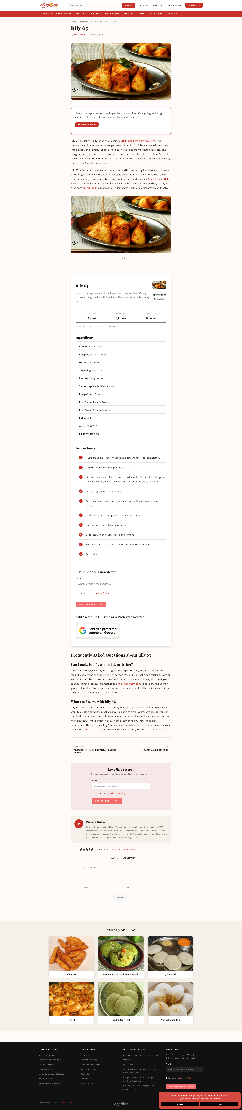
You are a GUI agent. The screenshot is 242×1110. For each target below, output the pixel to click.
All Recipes (144, 5)
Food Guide (173, 14)
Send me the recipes (91, 604)
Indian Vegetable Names (49, 1083)
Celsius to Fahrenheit (48, 1055)
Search (128, 5)
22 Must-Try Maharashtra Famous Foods (141, 1055)
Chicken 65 (154, 179)
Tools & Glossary (174, 5)
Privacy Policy (101, 593)
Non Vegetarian (64, 14)
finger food (89, 187)
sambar (87, 729)
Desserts (128, 14)
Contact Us (86, 1078)
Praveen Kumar (80, 34)
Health (141, 14)
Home (73, 22)
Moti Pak (127, 1060)
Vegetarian (46, 14)
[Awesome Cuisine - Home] (51, 5)
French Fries (128, 1064)
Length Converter (46, 1069)
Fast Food (81, 14)
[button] (154, 295)
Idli (106, 22)
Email (79, 578)
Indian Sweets (112, 14)
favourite (150, 140)
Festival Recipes (194, 5)
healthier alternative (129, 683)
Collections (158, 5)
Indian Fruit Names (47, 1078)
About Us (85, 1074)
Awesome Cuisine (66, 1103)
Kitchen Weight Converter (50, 1060)
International (156, 14)
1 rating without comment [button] (122, 849)
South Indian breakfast (131, 140)
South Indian (96, 22)
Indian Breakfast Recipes (92, 1064)
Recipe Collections (89, 1060)
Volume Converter (46, 1064)
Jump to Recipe (88, 124)
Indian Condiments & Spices (51, 1074)
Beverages (96, 14)
